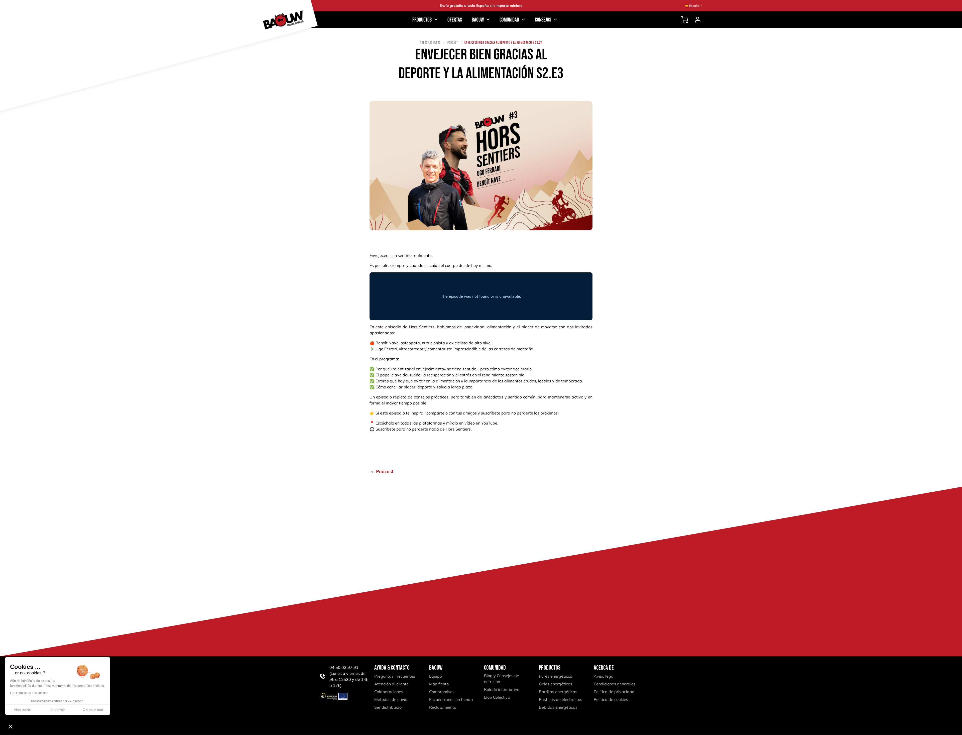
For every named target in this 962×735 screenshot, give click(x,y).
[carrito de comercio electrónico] (685, 20)
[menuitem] (454, 20)
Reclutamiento (442, 707)
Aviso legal (604, 676)
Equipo (435, 676)
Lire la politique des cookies (29, 693)
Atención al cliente (391, 683)
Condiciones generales (615, 683)
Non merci (22, 710)
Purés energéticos (555, 676)
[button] (11, 726)
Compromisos (441, 691)
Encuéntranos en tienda (451, 699)
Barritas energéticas (558, 691)
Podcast (452, 43)
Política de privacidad (614, 691)
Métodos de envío (390, 699)
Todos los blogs (430, 43)
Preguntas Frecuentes (394, 676)
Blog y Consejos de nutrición (501, 678)
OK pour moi (93, 710)
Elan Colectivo (497, 697)
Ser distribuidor (388, 707)
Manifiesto (439, 683)
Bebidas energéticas (558, 707)
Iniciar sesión (698, 20)
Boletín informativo (501, 689)
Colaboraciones (388, 691)
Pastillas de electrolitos (560, 699)
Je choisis (57, 710)
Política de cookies (611, 699)
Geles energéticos (555, 683)
